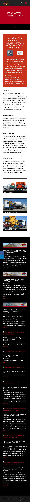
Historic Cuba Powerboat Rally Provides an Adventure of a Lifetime (15, 388)
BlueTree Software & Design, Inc (15, 500)
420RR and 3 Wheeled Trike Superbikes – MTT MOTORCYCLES (14, 338)
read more (5, 267)
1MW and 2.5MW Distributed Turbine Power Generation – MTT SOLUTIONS (15, 415)
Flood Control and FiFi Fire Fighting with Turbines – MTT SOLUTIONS (14, 441)
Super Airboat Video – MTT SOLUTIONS (14, 371)
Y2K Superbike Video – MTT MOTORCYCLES (11, 356)
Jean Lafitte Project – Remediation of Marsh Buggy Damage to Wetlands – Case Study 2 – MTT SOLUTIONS (15, 251)
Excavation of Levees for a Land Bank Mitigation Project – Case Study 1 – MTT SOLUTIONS (14, 280)
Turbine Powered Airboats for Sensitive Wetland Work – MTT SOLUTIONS (13, 468)
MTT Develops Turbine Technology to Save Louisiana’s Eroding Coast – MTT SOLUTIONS (15, 311)
